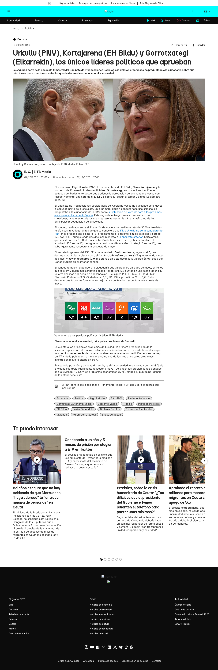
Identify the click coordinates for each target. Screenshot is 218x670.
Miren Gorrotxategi (84, 414)
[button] (204, 461)
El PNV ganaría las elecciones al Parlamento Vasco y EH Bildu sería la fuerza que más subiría (110, 386)
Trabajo (127, 403)
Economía (62, 398)
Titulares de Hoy (110, 409)
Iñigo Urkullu (97, 398)
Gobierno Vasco (107, 403)
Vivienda (61, 414)
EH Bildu (61, 409)
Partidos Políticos (149, 403)
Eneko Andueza (111, 414)
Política (79, 398)
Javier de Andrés (83, 409)
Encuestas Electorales (139, 409)
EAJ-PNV (116, 398)
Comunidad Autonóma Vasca (74, 403)
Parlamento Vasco (139, 398)
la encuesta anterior (131, 236)
